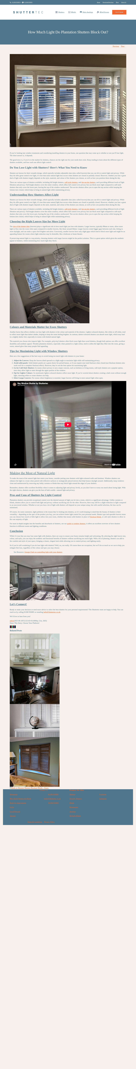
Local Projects (15, 812)
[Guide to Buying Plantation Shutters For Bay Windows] (35, 738)
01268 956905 (16, 2)
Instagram (103, 799)
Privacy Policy (49, 822)
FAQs (12, 807)
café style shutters (71, 182)
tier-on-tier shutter (88, 182)
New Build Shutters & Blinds (20, 799)
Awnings (72, 812)
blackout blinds (95, 517)
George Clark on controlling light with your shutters (43, 552)
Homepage (14, 794)
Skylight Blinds (75, 816)
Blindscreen (73, 807)
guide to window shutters (76, 524)
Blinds (71, 803)
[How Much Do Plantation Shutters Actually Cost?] (35, 668)
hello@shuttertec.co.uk (52, 612)
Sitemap (13, 816)
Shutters (72, 794)
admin (12, 621)
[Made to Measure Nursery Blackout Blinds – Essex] (29, 788)
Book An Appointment (18, 803)
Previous (116, 46)
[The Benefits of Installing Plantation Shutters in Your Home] (35, 635)
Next (122, 46)
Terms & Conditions (34, 822)
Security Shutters (75, 799)
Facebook (102, 794)
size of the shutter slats (21, 226)
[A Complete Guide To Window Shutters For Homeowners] (35, 705)
